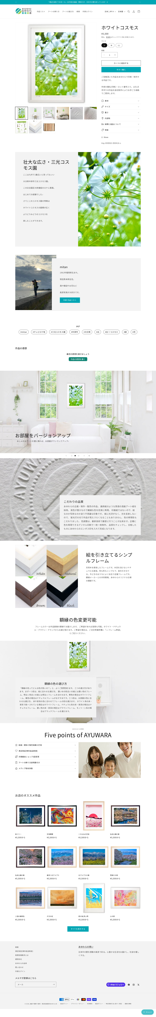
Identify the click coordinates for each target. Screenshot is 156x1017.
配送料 (108, 37)
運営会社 (18, 959)
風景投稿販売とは (22, 955)
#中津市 (74, 332)
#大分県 (87, 332)
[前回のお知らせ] (16, 2)
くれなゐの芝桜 (83, 834)
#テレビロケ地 (39, 332)
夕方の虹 (50, 916)
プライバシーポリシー (77, 1004)
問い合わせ (19, 967)
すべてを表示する (78, 929)
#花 (133, 332)
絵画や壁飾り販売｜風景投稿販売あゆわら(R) (43, 1004)
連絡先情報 (128, 1004)
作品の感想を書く (78, 359)
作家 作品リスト (70, 300)
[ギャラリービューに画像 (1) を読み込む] (21, 113)
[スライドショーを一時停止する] (89, 455)
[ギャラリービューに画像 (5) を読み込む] (76, 113)
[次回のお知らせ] (140, 2)
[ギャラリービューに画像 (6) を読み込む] (90, 113)
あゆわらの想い (85, 946)
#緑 (125, 332)
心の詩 (112, 916)
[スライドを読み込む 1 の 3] (71, 455)
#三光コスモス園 (58, 332)
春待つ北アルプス (53, 875)
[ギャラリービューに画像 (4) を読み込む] (63, 113)
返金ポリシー (64, 1004)
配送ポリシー (99, 1004)
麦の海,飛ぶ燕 (83, 916)
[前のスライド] (66, 455)
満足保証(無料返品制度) (24, 951)
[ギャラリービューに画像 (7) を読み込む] (21, 127)
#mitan (23, 332)
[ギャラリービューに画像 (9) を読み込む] (49, 127)
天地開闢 (50, 834)
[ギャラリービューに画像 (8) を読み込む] (35, 127)
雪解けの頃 (114, 875)
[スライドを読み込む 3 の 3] (78, 455)
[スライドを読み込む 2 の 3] (75, 455)
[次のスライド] (84, 455)
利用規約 (90, 1004)
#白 (97, 332)
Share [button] (106, 137)
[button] (128, 11)
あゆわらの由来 (21, 963)
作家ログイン (20, 971)
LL (119, 45)
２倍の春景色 (20, 916)
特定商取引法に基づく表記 (114, 1004)
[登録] (53, 984)
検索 (17, 947)
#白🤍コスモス (111, 332)
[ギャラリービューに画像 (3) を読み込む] (49, 113)
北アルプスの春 (83, 875)
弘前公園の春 (114, 834)
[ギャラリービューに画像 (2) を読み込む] (35, 113)
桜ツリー (18, 834)
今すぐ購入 (121, 69)
